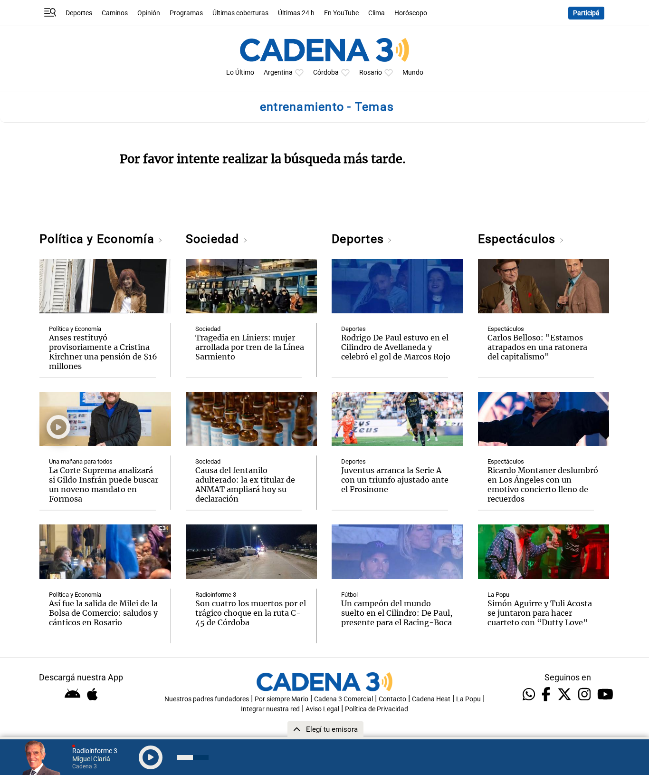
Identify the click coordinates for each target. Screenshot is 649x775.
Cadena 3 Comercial (343, 699)
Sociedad (214, 239)
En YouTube (341, 13)
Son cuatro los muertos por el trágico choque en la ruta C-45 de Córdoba (250, 613)
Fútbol (349, 594)
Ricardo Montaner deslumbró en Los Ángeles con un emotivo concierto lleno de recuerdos (542, 484)
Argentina (278, 72)
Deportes (79, 13)
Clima (376, 13)
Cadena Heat (431, 699)
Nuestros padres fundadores (206, 699)
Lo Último (240, 72)
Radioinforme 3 (215, 594)
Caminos (115, 13)
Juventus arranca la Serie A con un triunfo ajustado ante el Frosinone (395, 479)
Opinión (148, 13)
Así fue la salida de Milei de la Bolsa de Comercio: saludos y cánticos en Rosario (103, 613)
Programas (186, 13)
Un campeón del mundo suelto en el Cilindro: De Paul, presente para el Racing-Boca (396, 613)
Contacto (392, 699)
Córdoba (326, 72)
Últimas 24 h (296, 13)
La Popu (498, 594)
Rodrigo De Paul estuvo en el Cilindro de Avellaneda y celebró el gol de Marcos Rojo (395, 347)
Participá (586, 13)
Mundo (412, 72)
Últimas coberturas (240, 13)
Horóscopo (410, 13)
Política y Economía (98, 239)
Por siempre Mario (281, 699)
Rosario (370, 72)
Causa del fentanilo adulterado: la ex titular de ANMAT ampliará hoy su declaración (245, 484)
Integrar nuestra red (270, 709)
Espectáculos (518, 239)
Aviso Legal (322, 709)
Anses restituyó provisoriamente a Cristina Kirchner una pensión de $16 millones (103, 352)
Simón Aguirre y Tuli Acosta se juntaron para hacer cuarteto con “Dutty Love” (539, 613)
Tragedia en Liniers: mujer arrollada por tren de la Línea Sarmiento (249, 347)
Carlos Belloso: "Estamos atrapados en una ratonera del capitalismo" (537, 347)
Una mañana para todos (81, 461)
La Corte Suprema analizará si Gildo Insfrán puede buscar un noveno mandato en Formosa (103, 484)
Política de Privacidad (376, 709)
